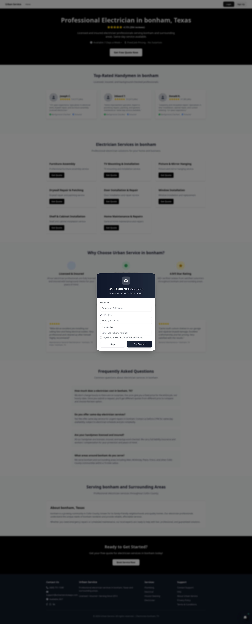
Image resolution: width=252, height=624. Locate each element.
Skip (113, 344)
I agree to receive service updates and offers (122, 337)
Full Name (104, 302)
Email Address (106, 315)
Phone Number (106, 327)
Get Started (139, 344)
